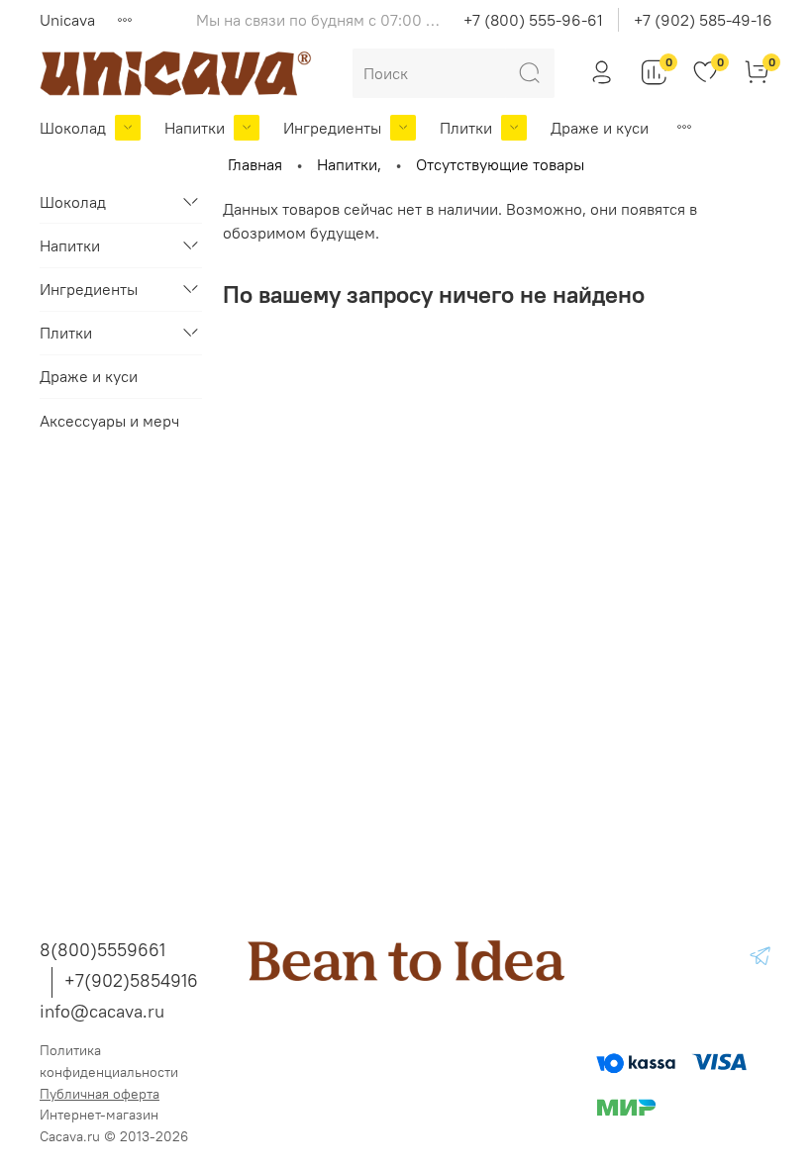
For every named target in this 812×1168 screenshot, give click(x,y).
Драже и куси (600, 128)
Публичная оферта (99, 1094)
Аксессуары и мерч (109, 421)
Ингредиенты (332, 128)
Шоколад (73, 128)
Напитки (194, 128)
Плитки (466, 128)
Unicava (67, 20)
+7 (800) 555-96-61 (533, 20)
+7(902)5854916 (131, 980)
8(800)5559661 (102, 949)
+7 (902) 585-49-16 (703, 20)
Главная (255, 164)
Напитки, (349, 164)
